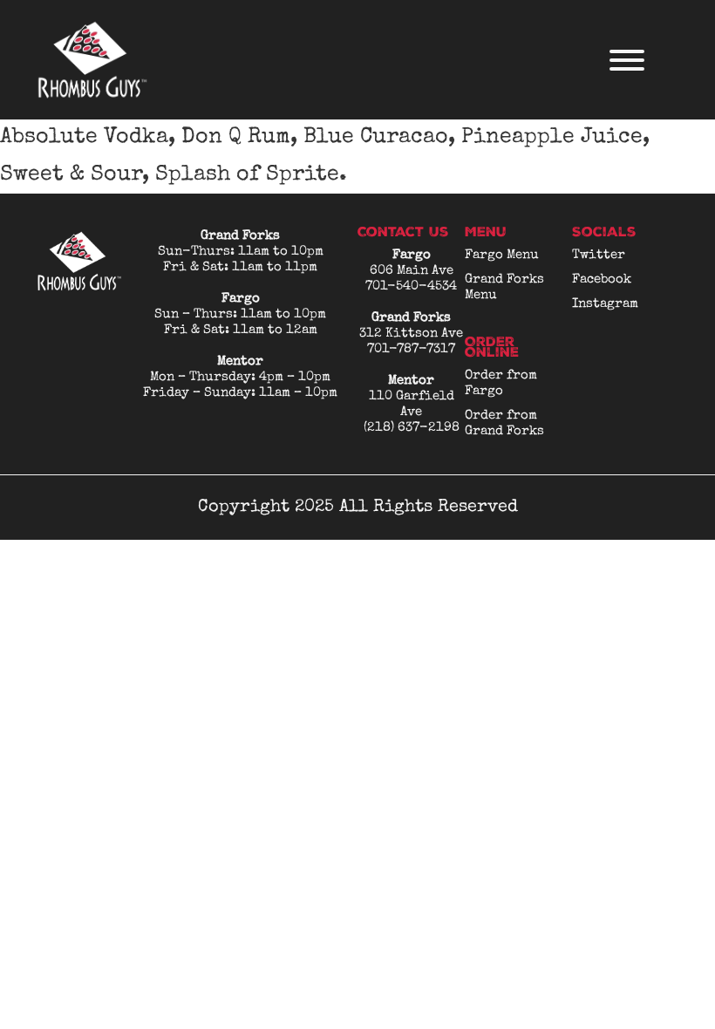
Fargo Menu (502, 255)
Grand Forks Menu (504, 287)
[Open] (626, 60)
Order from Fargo (501, 383)
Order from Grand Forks (504, 423)
